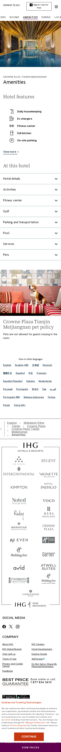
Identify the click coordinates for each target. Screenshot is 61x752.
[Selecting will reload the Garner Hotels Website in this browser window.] (48, 553)
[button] (56, 6)
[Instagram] (18, 627)
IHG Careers (38, 644)
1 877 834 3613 (41, 682)
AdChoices (37, 659)
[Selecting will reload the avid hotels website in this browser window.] (19, 566)
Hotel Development (42, 649)
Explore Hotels (39, 654)
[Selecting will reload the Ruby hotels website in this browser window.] (19, 513)
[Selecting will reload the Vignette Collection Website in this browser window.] (48, 473)
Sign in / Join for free (40, 6)
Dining (46, 17)
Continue (29, 736)
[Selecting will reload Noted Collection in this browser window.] (19, 500)
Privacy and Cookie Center (12, 664)
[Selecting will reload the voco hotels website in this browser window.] (48, 500)
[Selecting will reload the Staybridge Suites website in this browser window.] (19, 580)
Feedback (7, 671)
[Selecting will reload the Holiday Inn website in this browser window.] (19, 553)
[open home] (2, 429)
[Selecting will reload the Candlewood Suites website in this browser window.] (30, 593)
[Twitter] (11, 627)
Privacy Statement (18, 725)
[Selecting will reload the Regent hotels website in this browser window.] (48, 460)
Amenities (30, 17)
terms (8, 719)
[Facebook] (4, 627)
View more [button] (9, 151)
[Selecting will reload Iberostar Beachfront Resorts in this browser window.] (19, 526)
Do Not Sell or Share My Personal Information (44, 665)
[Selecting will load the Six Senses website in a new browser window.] (19, 460)
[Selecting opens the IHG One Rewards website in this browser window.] (30, 604)
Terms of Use (9, 659)
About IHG (7, 644)
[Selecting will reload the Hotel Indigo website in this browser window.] (48, 486)
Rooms (14, 17)
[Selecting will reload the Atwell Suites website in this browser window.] (48, 566)
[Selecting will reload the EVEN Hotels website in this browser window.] (19, 540)
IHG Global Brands (12, 649)
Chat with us (8, 654)
